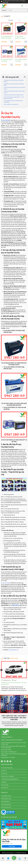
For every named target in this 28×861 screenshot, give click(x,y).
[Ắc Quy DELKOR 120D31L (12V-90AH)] (21, 29)
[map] (25, 858)
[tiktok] (5, 761)
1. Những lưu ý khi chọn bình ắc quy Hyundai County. (13, 80)
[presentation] (1, 670)
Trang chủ (4, 10)
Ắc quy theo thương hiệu (6, 767)
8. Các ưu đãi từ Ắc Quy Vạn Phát (11, 104)
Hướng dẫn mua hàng (6, 795)
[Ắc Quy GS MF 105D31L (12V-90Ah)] (7, 52)
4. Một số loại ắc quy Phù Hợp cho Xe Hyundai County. (14, 91)
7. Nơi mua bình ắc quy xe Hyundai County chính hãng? (13, 101)
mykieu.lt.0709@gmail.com (10, 751)
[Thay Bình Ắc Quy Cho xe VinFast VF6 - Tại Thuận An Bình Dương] (14, 669)
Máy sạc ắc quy (4, 787)
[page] (2, 761)
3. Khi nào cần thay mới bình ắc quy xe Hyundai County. (14, 88)
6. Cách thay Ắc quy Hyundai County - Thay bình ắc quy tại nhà (14, 97)
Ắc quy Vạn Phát (5, 583)
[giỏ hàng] (3, 858)
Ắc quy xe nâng (4, 785)
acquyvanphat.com (14, 650)
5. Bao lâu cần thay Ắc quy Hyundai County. (13, 95)
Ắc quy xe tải (4, 773)
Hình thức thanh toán (6, 807)
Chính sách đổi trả (5, 801)
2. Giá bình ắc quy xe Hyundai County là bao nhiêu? (14, 84)
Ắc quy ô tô (3, 770)
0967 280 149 (8, 749)
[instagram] (7, 761)
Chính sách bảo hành (6, 804)
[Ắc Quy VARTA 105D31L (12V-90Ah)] (21, 52)
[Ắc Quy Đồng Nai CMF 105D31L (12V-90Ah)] (7, 29)
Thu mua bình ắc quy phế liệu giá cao (9, 779)
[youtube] (10, 761)
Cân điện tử (3, 782)
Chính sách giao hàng (6, 798)
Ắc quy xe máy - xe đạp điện (7, 776)
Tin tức (15, 680)
